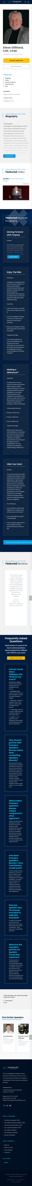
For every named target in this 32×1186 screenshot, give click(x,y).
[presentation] (30, 598)
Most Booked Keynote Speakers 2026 (14, 1122)
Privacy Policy (10, 1179)
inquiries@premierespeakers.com (16, 1100)
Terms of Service (16, 1181)
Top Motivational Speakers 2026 (13, 1125)
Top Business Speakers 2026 (12, 1120)
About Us (6, 1145)
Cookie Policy (20, 1179)
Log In (6, 1162)
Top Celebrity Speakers (10, 1130)
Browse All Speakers (9, 1135)
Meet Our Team (8, 1147)
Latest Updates (8, 1150)
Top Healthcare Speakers (11, 1132)
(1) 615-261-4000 (12, 1096)
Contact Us (7, 1152)
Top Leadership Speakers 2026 (12, 1127)
